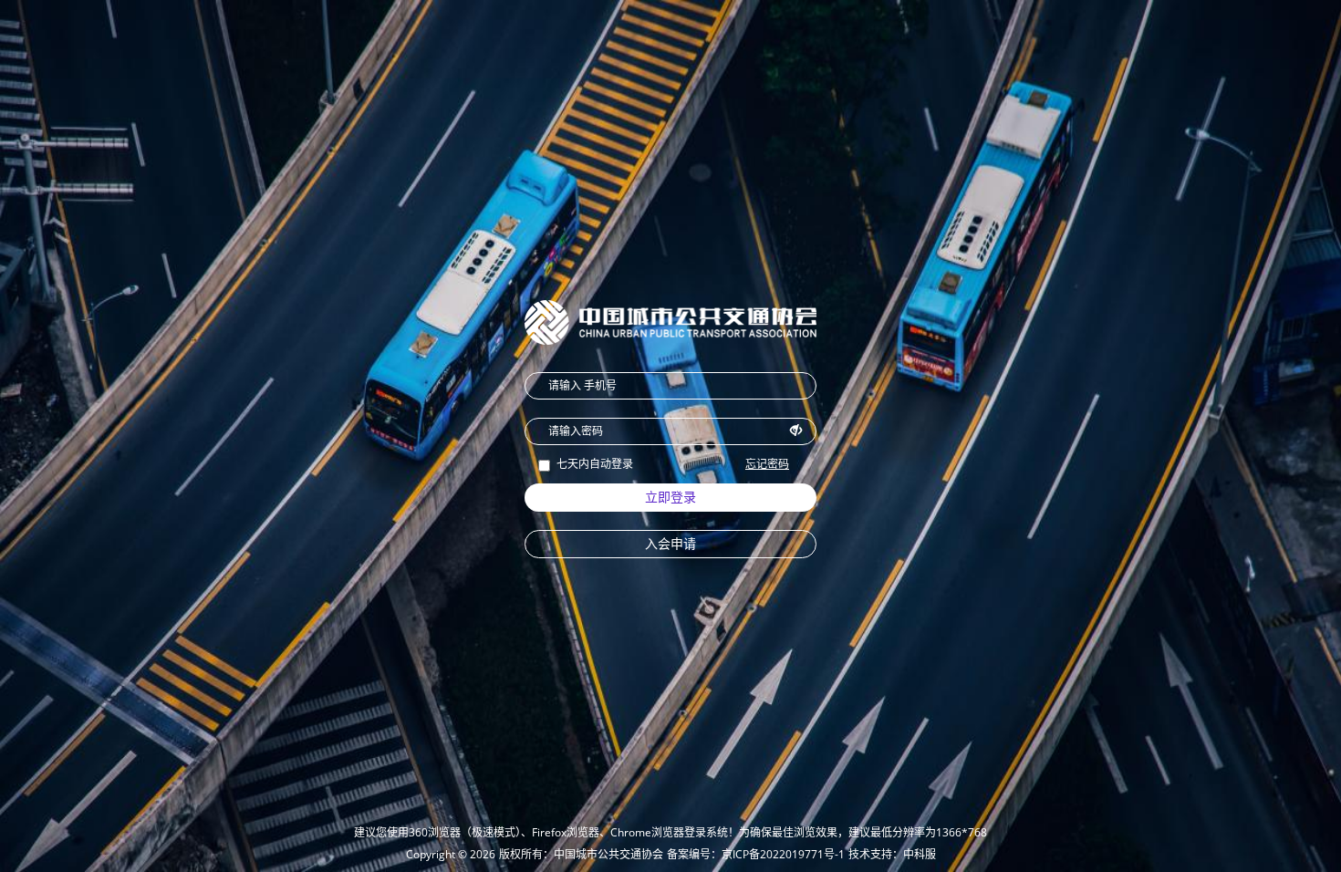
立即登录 (670, 496)
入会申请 (670, 543)
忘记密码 (767, 464)
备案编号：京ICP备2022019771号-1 (756, 854)
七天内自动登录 (594, 464)
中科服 (919, 854)
